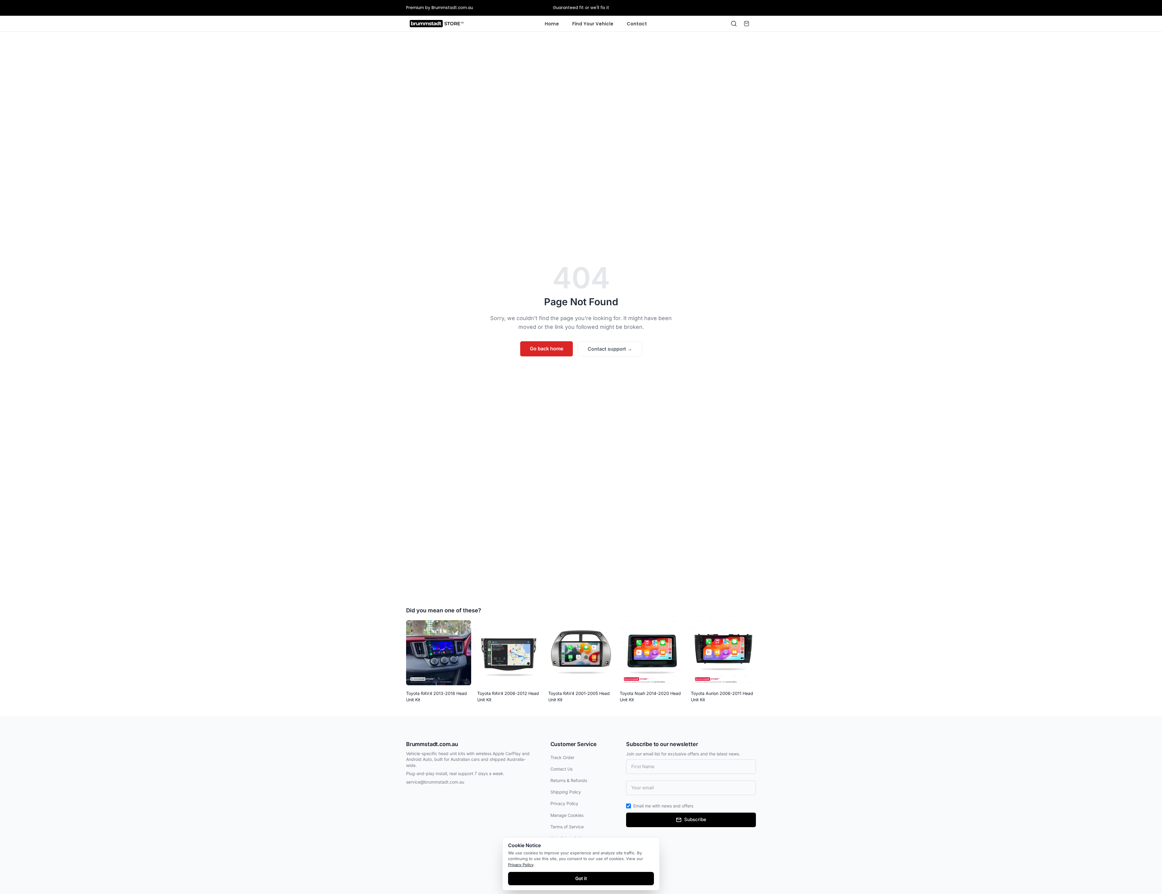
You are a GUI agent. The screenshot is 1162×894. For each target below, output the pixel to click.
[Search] (734, 23)
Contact (637, 24)
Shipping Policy (565, 791)
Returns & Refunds (568, 780)
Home (552, 24)
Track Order (562, 757)
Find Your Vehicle (592, 24)
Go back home (546, 348)
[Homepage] (437, 23)
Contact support (610, 349)
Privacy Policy (564, 803)
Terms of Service (567, 826)
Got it (581, 878)
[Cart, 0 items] (746, 23)
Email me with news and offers (663, 805)
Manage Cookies (566, 815)
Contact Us (561, 768)
